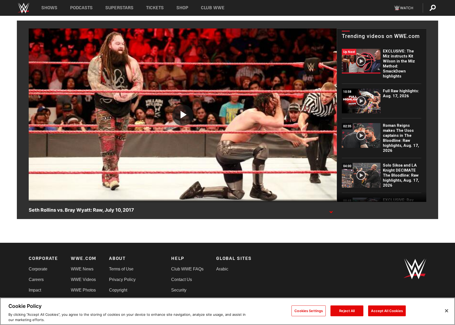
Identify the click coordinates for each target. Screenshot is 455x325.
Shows (49, 7)
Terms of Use (121, 269)
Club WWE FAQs (187, 269)
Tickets (155, 7)
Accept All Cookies (387, 311)
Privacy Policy (122, 279)
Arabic (222, 269)
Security (178, 290)
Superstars (119, 7)
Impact (35, 290)
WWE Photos (83, 290)
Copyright (118, 290)
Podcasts (81, 7)
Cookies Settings (308, 311)
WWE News (82, 269)
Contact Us (181, 279)
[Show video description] (331, 210)
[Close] (446, 311)
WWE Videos (83, 279)
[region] (227, 311)
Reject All (347, 311)
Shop (182, 7)
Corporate (38, 269)
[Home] (23, 8)
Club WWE (213, 7)
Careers (36, 279)
